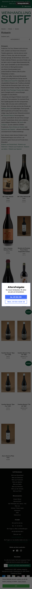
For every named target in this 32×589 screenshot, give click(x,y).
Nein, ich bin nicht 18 (16, 302)
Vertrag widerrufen (23, 3)
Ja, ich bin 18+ (16, 297)
